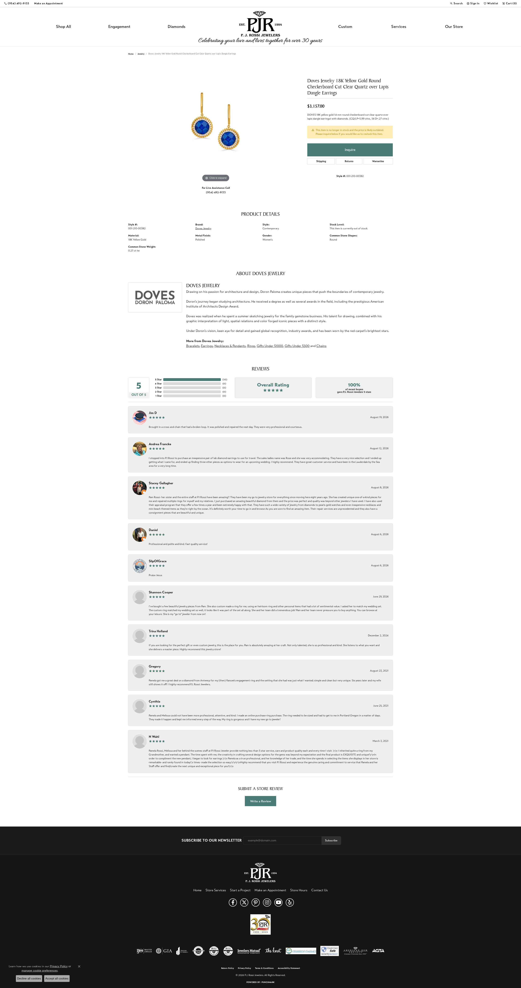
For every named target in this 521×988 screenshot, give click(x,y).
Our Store (454, 26)
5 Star (158, 379)
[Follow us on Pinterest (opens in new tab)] (256, 902)
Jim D (153, 413)
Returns (349, 161)
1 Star (158, 395)
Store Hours (298, 890)
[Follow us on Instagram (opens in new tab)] (267, 902)
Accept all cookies (56, 978)
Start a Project (240, 890)
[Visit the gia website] (164, 951)
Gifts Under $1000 (270, 346)
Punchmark (268, 982)
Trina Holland (158, 631)
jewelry (141, 54)
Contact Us (319, 890)
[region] (216, 122)
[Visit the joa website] (182, 951)
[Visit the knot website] (273, 951)
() (224, 379)
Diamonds (176, 26)
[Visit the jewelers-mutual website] (249, 951)
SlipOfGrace (157, 561)
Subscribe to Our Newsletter (212, 840)
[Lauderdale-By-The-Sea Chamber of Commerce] (301, 951)
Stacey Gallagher (161, 483)
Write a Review (260, 801)
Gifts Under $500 (297, 346)
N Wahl (154, 737)
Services (398, 26)
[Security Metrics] (329, 951)
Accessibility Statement (289, 968)
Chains (321, 346)
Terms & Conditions (264, 968)
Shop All (63, 26)
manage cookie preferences (40, 970)
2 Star (158, 391)
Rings (251, 346)
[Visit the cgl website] (228, 951)
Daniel (153, 530)
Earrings (207, 346)
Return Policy (227, 968)
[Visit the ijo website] (144, 951)
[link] (16, 3)
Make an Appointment (270, 890)
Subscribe (331, 840)
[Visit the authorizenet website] (198, 951)
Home (131, 54)
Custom (345, 26)
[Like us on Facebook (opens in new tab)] (233, 902)
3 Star (158, 387)
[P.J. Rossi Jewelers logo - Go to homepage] (260, 26)
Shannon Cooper (161, 592)
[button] (456, 3)
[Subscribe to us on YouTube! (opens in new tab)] (278, 902)
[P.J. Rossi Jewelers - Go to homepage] (260, 872)
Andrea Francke (160, 444)
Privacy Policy (244, 968)
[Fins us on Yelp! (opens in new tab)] (290, 902)
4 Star (158, 383)
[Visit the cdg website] (214, 951)
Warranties (378, 161)
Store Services (216, 890)
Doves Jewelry (203, 228)
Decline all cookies (29, 978)
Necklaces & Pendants (230, 346)
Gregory (155, 666)
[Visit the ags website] (355, 951)
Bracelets (192, 346)
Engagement (119, 26)
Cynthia (154, 701)
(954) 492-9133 (216, 192)
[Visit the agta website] (378, 951)
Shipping (321, 161)
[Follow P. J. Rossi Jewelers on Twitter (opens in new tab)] (244, 902)
